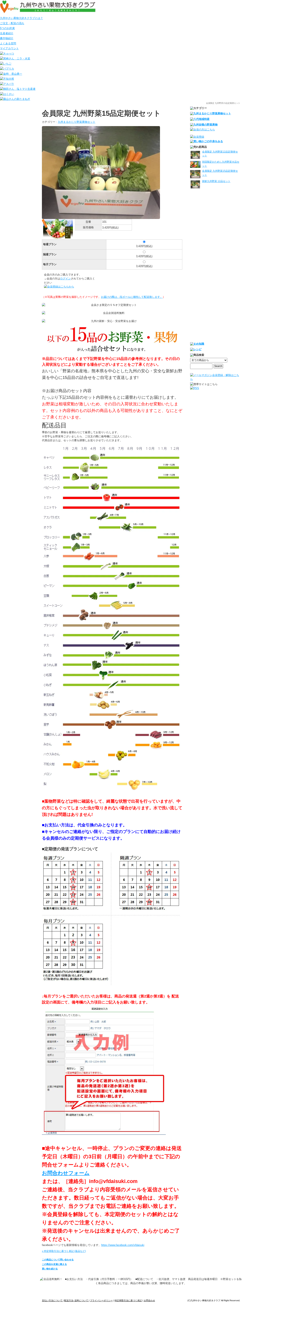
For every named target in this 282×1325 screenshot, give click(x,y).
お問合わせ (149, 1300)
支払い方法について (52, 1300)
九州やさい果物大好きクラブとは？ (21, 18)
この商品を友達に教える (54, 1264)
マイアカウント (9, 48)
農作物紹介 (6, 38)
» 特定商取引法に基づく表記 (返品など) (64, 1251)
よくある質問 (8, 43)
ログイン (65, 278)
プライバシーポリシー (101, 1300)
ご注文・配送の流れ (12, 23)
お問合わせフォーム (66, 1173)
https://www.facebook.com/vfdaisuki (122, 1245)
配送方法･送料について (76, 1300)
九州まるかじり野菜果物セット (76, 121)
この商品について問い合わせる (58, 1259)
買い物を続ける (50, 1268)
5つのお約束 (7, 28)
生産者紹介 (6, 33)
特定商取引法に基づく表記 (128, 1300)
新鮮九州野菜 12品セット (216, 181)
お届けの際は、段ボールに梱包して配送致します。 (132, 296)
